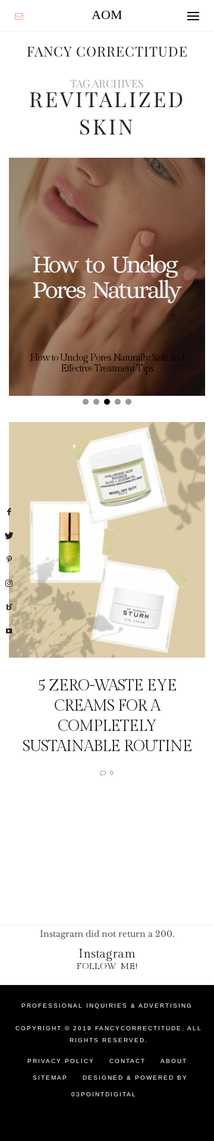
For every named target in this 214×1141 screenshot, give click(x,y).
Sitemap (50, 1077)
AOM (107, 14)
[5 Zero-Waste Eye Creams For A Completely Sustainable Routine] (107, 540)
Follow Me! (107, 966)
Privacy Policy (61, 1061)
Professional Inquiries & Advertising (107, 1005)
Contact (127, 1061)
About (173, 1061)
